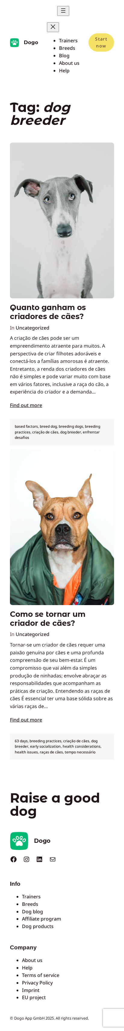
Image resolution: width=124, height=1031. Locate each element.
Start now (101, 42)
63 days (21, 740)
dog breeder (70, 432)
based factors (26, 426)
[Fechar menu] (53, 27)
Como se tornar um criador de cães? (47, 619)
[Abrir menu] (63, 11)
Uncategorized (32, 327)
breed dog (48, 426)
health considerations (82, 746)
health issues (26, 752)
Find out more (26, 405)
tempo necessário (80, 752)
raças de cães (51, 752)
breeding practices (45, 740)
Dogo (31, 42)
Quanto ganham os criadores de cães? (48, 312)
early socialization (45, 746)
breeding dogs (71, 426)
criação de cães (45, 432)
